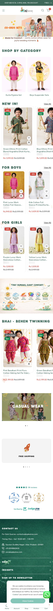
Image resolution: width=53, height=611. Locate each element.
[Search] (42, 10)
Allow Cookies (27, 601)
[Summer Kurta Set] (14, 74)
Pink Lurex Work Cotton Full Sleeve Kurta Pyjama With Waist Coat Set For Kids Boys (12, 203)
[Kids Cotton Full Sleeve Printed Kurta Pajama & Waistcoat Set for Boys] (39, 185)
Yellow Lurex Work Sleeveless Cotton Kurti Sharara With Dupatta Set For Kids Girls (38, 258)
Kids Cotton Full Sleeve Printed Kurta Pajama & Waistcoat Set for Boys (38, 203)
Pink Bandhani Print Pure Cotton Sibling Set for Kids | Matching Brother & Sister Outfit (16, 371)
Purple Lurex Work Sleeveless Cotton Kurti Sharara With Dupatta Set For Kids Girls (12, 258)
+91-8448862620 (12, 548)
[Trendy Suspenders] (39, 74)
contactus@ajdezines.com (27, 534)
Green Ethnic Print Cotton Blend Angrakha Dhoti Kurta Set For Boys (16, 150)
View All (47, 104)
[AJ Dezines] (26, 10)
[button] (23, 34)
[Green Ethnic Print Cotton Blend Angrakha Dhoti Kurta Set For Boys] (17, 126)
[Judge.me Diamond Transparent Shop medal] (14, 498)
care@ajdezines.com (14, 552)
